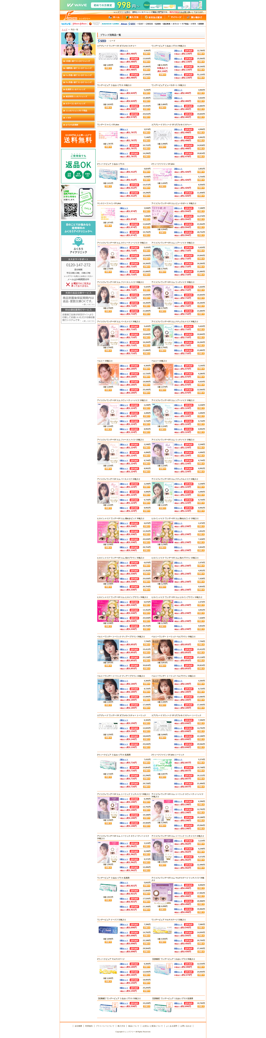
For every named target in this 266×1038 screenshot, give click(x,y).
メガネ (68, 118)
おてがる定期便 (72, 125)
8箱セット (124, 75)
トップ (64, 29)
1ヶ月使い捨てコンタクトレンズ (79, 75)
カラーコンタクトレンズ (75, 103)
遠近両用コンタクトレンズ (76, 96)
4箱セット (124, 59)
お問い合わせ (185, 1026)
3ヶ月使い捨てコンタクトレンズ (79, 82)
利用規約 (89, 1026)
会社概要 (78, 1026)
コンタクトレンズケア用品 (76, 111)
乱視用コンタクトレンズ (75, 89)
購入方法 (121, 1026)
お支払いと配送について (153, 1026)
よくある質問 (171, 1026)
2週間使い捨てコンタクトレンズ (79, 68)
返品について (133, 1026)
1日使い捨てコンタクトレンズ (78, 61)
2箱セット (124, 51)
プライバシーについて (105, 1026)
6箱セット (124, 67)
